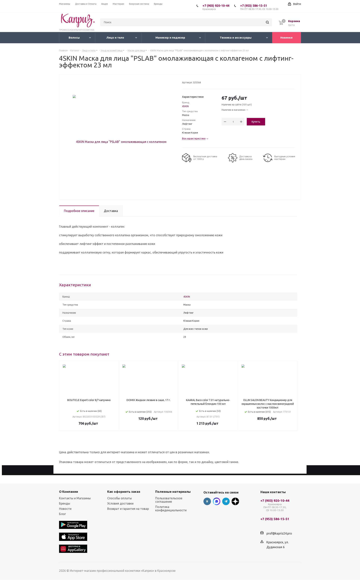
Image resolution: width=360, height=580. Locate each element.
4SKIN (185, 106)
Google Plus (235, 501)
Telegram (226, 501)
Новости (65, 508)
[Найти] (267, 22)
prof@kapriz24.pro (279, 533)
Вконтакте (207, 501)
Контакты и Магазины (75, 498)
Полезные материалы (173, 491)
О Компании (68, 491)
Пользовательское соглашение (168, 500)
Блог (62, 514)
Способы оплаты (119, 498)
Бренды (64, 503)
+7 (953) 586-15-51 (259, 7)
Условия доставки (120, 503)
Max (216, 501)
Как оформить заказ (123, 491)
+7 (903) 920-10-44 (215, 7)
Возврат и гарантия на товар (128, 508)
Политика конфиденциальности (171, 508)
